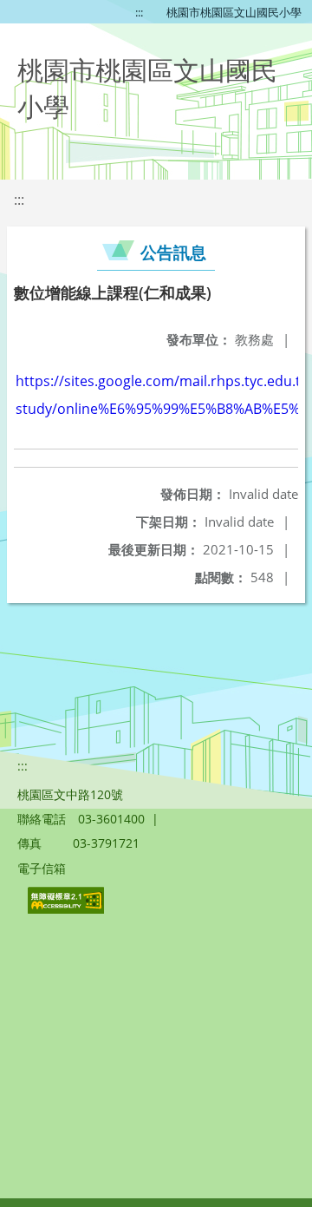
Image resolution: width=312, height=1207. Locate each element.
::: (139, 12)
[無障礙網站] (67, 909)
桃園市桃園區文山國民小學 (234, 12)
